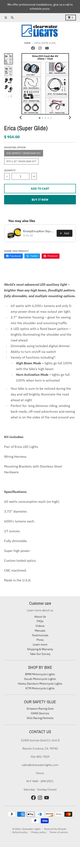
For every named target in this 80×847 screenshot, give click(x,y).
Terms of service (59, 832)
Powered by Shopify (55, 828)
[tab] (39, 118)
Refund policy (20, 832)
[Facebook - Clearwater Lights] (33, 48)
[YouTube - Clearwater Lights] (47, 48)
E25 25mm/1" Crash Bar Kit (24, 153)
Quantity (10, 170)
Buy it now (40, 200)
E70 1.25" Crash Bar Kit (21, 161)
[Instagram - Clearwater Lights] (40, 48)
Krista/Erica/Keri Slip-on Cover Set (38, 231)
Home (27, 43)
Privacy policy (38, 832)
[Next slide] (70, 117)
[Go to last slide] (21, 117)
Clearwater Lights (31, 828)
